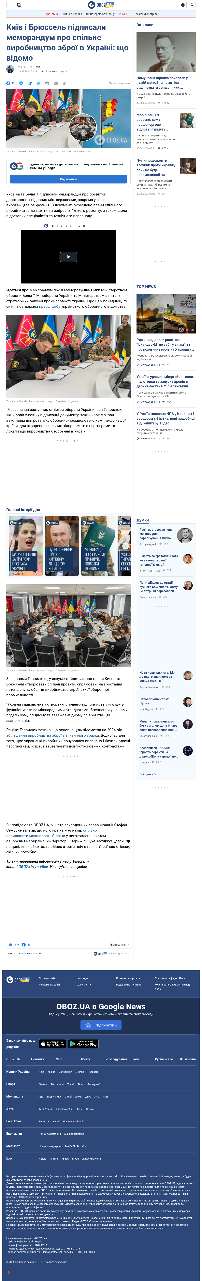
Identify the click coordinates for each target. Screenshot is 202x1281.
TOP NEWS (146, 286)
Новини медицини (50, 1146)
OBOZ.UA (26, 866)
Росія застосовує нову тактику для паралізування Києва (155, 534)
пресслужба (49, 306)
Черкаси (93, 1071)
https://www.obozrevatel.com (136, 1176)
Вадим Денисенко (149, 687)
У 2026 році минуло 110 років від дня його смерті (163, 95)
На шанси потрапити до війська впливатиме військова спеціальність (156, 139)
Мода (75, 1158)
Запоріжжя (65, 1071)
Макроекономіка (74, 1133)
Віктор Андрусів (148, 544)
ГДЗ (41, 1096)
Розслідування (116, 1059)
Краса (65, 1158)
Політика (38, 1059)
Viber (44, 866)
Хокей (71, 1084)
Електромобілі (64, 1109)
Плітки (54, 1158)
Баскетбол (57, 1084)
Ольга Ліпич (25, 66)
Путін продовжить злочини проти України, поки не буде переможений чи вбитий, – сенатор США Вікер (156, 167)
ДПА (88, 1096)
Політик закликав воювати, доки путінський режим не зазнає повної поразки (154, 184)
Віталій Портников (149, 570)
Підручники (54, 1096)
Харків (51, 1071)
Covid (85, 1146)
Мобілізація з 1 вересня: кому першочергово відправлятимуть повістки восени (151, 122)
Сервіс (90, 1109)
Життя (86, 1059)
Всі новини (188, 1059)
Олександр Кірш (148, 736)
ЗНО (96, 1096)
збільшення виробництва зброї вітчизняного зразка (52, 735)
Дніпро (80, 1071)
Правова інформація (128, 978)
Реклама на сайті (49, 984)
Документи (84, 984)
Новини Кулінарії (73, 1121)
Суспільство (164, 1059)
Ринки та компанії (50, 1133)
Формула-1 (93, 1084)
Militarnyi (144, 762)
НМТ (105, 1096)
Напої (56, 1121)
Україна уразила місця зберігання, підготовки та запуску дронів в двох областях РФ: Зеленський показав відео (165, 382)
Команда (83, 978)
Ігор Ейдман (146, 709)
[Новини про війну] (100, 954)
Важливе (145, 24)
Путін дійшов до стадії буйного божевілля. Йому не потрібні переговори (158, 587)
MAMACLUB (72, 1146)
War (38, 66)
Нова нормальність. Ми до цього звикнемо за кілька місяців (157, 677)
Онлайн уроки (73, 1096)
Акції (79, 1109)
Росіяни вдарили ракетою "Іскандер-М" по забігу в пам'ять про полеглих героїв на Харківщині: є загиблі (166, 345)
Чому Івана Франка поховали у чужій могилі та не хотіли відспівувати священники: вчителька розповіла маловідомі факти (164, 83)
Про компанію (47, 978)
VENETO (124, 14)
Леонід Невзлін (147, 597)
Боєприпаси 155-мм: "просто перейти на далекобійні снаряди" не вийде (157, 752)
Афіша (42, 1158)
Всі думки (146, 774)
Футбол (43, 1084)
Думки (143, 520)
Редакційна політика (30, 953)
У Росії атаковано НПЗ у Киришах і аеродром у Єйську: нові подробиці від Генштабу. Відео (166, 418)
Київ (41, 1071)
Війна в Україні (72, 14)
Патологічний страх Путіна (154, 701)
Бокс (81, 1084)
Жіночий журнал (92, 1158)
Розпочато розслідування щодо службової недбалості (164, 357)
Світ (59, 1059)
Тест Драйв (45, 1109)
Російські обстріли (146, 14)
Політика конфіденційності (171, 978)
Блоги (134, 1059)
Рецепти (44, 1121)
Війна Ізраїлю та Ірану (100, 14)
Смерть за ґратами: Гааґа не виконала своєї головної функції (158, 560)
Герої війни (52, 14)
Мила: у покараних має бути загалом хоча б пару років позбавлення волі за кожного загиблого (159, 726)
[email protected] (52, 1251)
